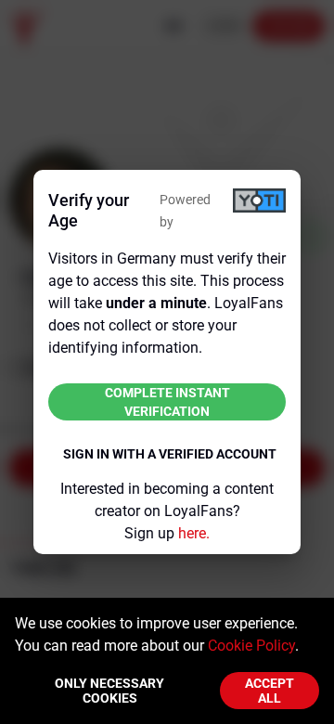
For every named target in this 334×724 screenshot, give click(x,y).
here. (194, 533)
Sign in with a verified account (169, 453)
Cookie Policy (251, 645)
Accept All (269, 690)
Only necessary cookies (109, 690)
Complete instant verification (167, 402)
